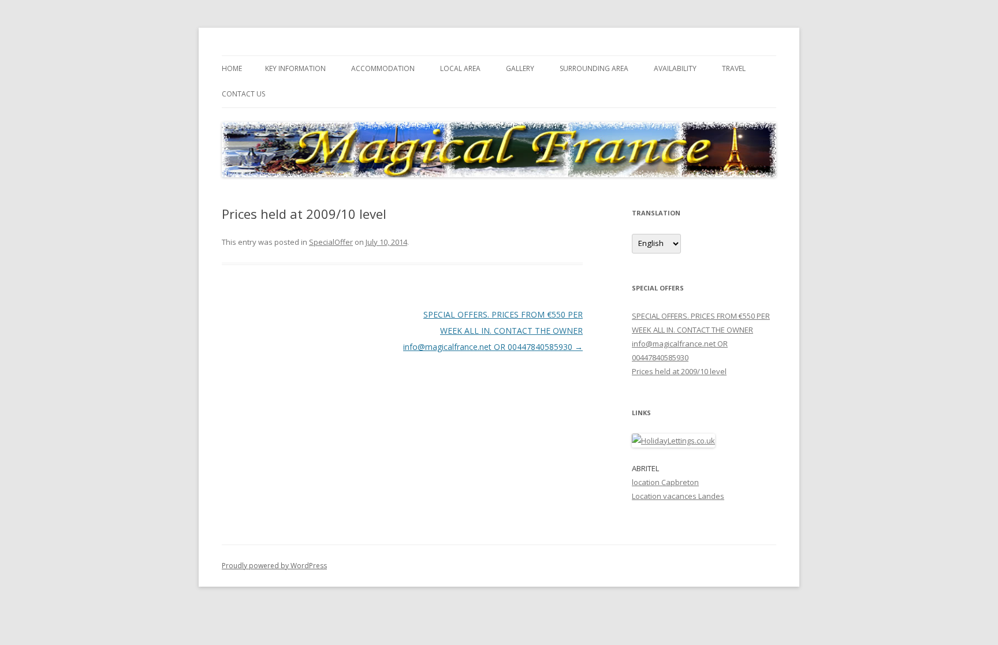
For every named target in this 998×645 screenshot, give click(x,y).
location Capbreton (665, 482)
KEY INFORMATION (295, 68)
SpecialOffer (331, 242)
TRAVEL (734, 68)
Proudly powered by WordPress (274, 566)
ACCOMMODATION (383, 68)
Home (232, 68)
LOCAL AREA (460, 68)
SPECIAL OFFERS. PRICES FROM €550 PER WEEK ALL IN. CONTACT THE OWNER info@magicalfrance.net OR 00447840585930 (493, 330)
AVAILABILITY (675, 68)
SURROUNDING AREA (594, 68)
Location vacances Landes (678, 496)
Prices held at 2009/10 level (679, 371)
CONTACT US (243, 94)
